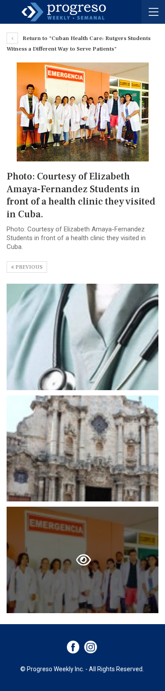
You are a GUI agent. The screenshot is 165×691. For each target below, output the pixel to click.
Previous (28, 267)
